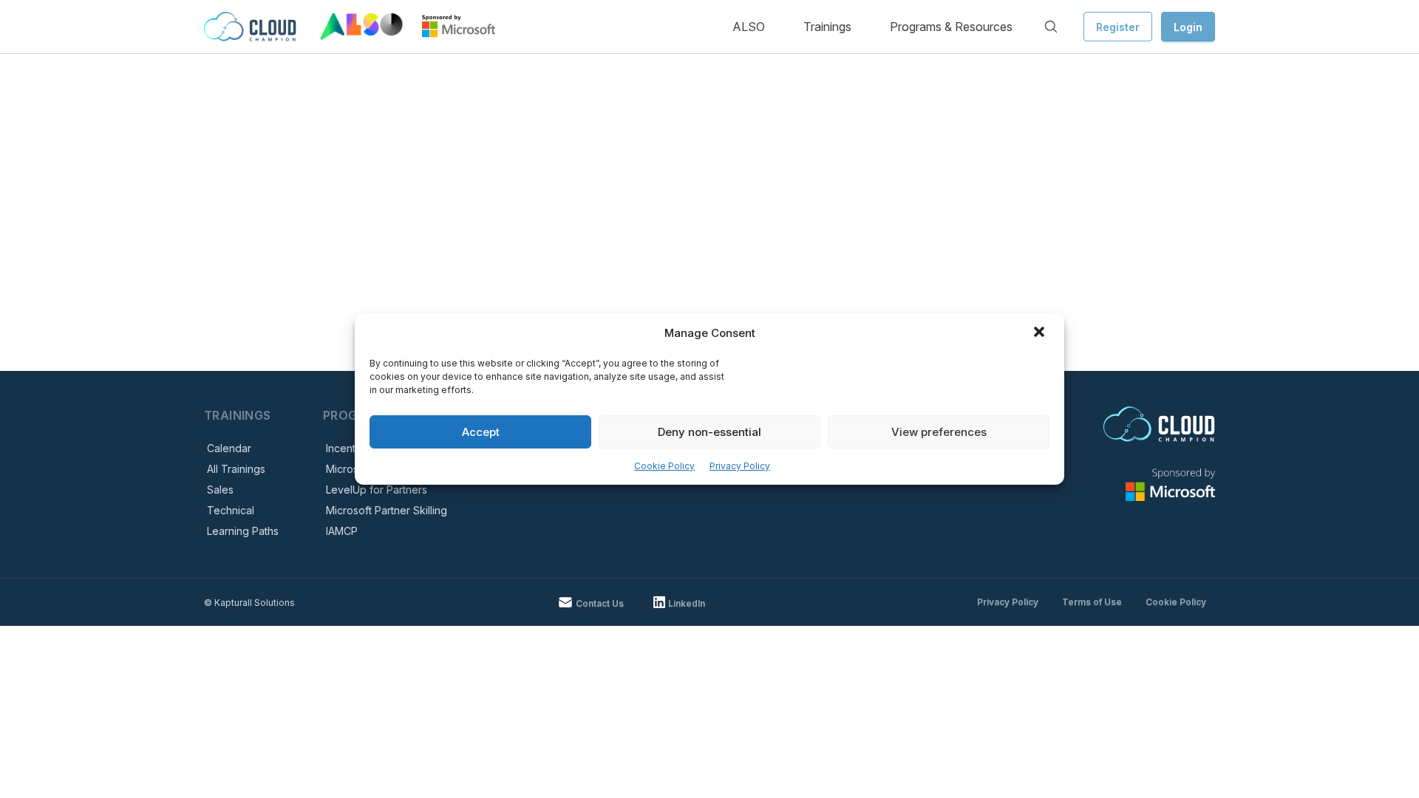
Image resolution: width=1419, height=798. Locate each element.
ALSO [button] (748, 26)
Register (1118, 27)
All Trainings (236, 469)
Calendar (229, 448)
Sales (220, 489)
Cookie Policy (664, 465)
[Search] (1051, 26)
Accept (481, 432)
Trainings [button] (827, 26)
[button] (1040, 333)
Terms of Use (1092, 601)
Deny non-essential (709, 432)
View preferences (939, 432)
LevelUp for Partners (376, 489)
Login (1188, 27)
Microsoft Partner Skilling (386, 510)
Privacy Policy (740, 465)
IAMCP (342, 531)
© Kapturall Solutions (249, 602)
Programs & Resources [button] (951, 26)
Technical (230, 510)
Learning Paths (243, 531)
